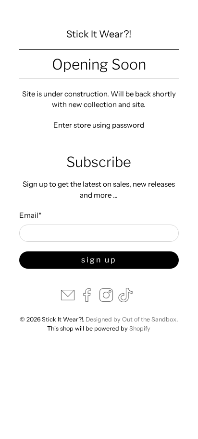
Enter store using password (98, 125)
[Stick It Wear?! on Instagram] (106, 299)
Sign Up (99, 259)
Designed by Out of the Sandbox (131, 319)
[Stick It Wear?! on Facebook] (87, 299)
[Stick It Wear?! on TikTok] (125, 299)
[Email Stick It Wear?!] (68, 299)
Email (30, 215)
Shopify (139, 328)
